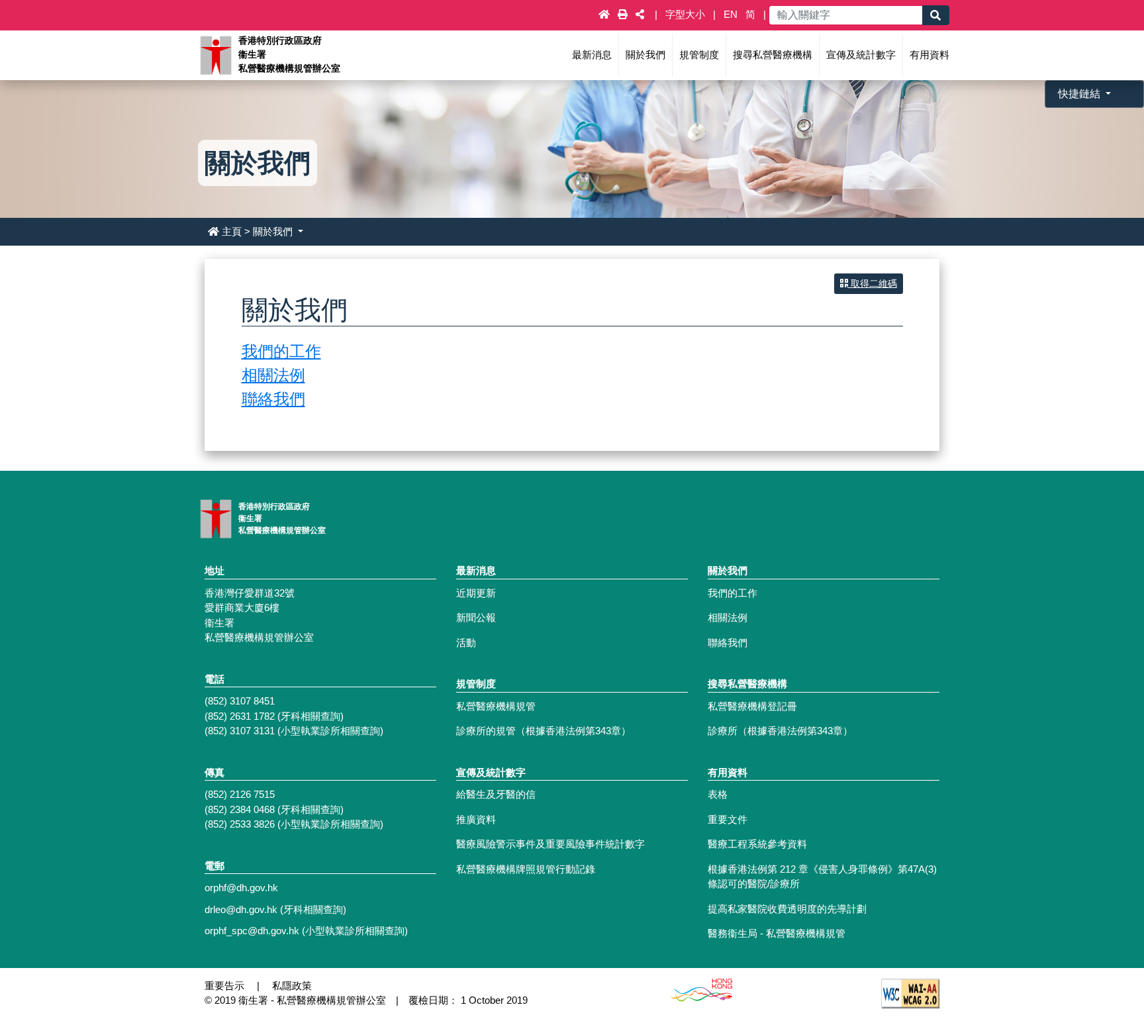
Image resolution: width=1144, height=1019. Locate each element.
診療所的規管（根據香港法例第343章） (543, 730)
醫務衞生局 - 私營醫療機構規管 (776, 933)
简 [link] (750, 14)
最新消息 (592, 54)
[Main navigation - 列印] (624, 14)
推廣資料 (476, 819)
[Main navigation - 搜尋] (935, 15)
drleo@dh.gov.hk (241, 909)
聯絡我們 (273, 399)
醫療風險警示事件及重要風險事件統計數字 (550, 843)
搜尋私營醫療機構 (772, 54)
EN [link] (731, 14)
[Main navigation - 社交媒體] (640, 14)
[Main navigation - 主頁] (605, 14)
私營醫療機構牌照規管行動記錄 (525, 869)
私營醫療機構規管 (496, 706)
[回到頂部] (1100, 962)
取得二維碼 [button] (872, 283)
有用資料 (929, 54)
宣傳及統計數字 (861, 54)
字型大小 (686, 14)
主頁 (232, 231)
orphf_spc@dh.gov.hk (252, 930)
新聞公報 (476, 617)
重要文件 (727, 819)
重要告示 (224, 985)
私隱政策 (292, 985)
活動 (466, 642)
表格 (718, 794)
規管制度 (699, 54)
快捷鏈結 (1080, 93)
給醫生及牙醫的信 (496, 794)
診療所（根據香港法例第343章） (780, 730)
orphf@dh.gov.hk (241, 887)
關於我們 (645, 54)
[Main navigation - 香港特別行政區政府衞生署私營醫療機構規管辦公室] (215, 54)
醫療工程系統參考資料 (757, 843)
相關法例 (273, 375)
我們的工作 (281, 351)
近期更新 (476, 593)
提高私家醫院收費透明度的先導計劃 (787, 908)
